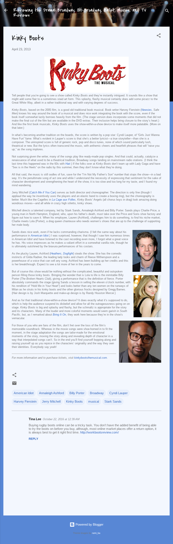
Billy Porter (76, 393)
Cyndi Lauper (118, 393)
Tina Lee (35, 419)
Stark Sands (113, 401)
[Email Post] (14, 384)
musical (93, 401)
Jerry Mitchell (51, 401)
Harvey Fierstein (25, 401)
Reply (33, 438)
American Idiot (24, 393)
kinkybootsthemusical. (88, 357)
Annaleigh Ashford (51, 393)
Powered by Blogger (89, 524)
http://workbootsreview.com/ (99, 432)
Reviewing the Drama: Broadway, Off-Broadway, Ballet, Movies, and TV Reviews (80, 13)
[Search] (167, 11)
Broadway (97, 393)
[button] (158, 36)
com (104, 357)
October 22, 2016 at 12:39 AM (61, 419)
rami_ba (96, 533)
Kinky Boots (74, 401)
